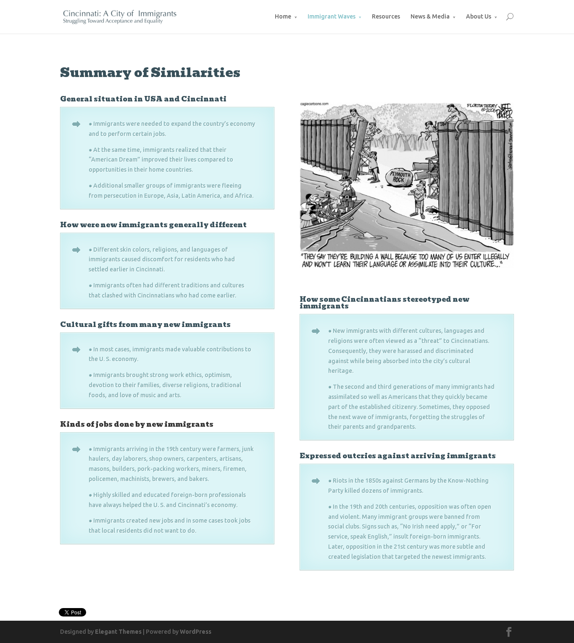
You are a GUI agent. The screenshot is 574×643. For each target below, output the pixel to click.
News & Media (430, 16)
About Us (478, 16)
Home (283, 16)
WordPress (195, 631)
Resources (386, 16)
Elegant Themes (118, 631)
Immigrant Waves (331, 16)
